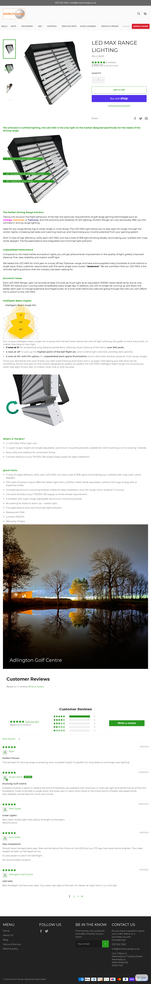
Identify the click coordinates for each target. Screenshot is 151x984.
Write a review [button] (127, 723)
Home (6, 930)
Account (126, 26)
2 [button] (74, 896)
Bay (40, 26)
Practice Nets (69, 26)
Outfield (52, 26)
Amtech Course (140, 26)
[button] (99, 62)
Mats (14, 26)
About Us (8, 935)
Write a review (36, 686)
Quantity (96, 73)
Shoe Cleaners (88, 26)
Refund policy (10, 948)
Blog (5, 939)
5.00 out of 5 (32, 721)
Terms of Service (12, 944)
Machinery (27, 26)
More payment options (119, 105)
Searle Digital (40, 979)
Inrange (7, 220)
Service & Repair (109, 26)
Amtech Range (16, 979)
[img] (9, 747)
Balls (4, 26)
